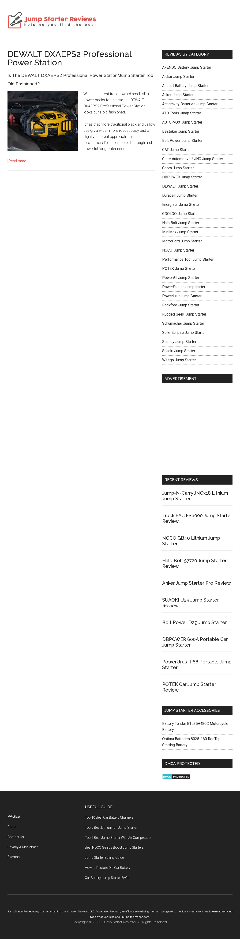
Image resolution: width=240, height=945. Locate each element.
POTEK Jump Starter (179, 268)
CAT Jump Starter (176, 149)
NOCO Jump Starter (178, 250)
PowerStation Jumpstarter (183, 287)
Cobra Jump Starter (178, 168)
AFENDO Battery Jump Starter (186, 67)
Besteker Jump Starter (180, 131)
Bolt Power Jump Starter (182, 140)
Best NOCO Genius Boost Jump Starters (114, 847)
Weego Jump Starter (179, 360)
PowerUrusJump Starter (182, 296)
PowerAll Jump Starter (180, 277)
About (12, 827)
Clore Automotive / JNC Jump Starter (192, 159)
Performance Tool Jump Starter (188, 259)
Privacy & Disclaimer (23, 847)
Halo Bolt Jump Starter (180, 223)
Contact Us (16, 837)
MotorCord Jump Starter (182, 241)
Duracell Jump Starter (180, 195)
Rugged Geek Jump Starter (184, 314)
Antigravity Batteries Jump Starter (190, 104)
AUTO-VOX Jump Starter (182, 122)
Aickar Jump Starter (178, 76)
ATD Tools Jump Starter (181, 113)
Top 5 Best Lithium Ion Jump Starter (111, 827)
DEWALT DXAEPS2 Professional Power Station (69, 58)
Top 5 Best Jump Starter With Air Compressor (118, 838)
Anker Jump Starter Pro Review (196, 583)
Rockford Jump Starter (180, 305)
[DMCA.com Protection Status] (176, 778)
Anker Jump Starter (178, 95)
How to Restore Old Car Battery (107, 868)
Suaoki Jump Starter (178, 351)
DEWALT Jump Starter (180, 186)
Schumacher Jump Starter (183, 323)
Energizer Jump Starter (181, 204)
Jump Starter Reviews (52, 19)
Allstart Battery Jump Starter (185, 85)
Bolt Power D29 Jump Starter (194, 622)
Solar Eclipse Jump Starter (184, 332)
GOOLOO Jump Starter (180, 213)
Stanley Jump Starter (179, 341)
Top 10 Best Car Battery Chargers (109, 817)
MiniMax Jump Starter (180, 232)
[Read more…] (19, 161)
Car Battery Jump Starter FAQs (107, 878)
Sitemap (14, 857)
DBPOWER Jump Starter (182, 177)
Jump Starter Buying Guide (104, 857)
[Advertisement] (197, 430)
